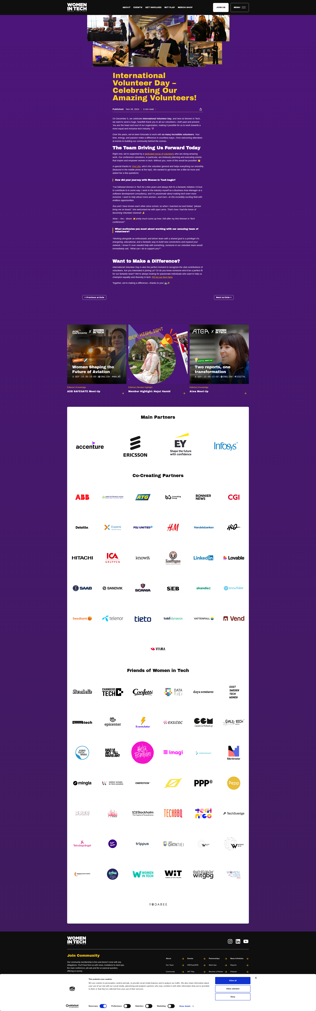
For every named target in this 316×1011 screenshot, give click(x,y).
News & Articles (236, 958)
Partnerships (214, 958)
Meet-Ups (213, 965)
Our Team (170, 965)
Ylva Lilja (136, 166)
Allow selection (232, 989)
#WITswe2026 (192, 965)
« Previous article (94, 297)
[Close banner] (256, 978)
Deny (233, 997)
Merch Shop (185, 7)
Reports (233, 965)
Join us (220, 7)
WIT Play (169, 7)
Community (170, 972)
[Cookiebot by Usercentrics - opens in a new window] (72, 1006)
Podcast (233, 972)
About (126, 7)
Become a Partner (216, 972)
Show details (184, 1006)
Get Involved (153, 7)
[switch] (127, 1006)
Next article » (224, 297)
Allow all (233, 980)
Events (137, 7)
